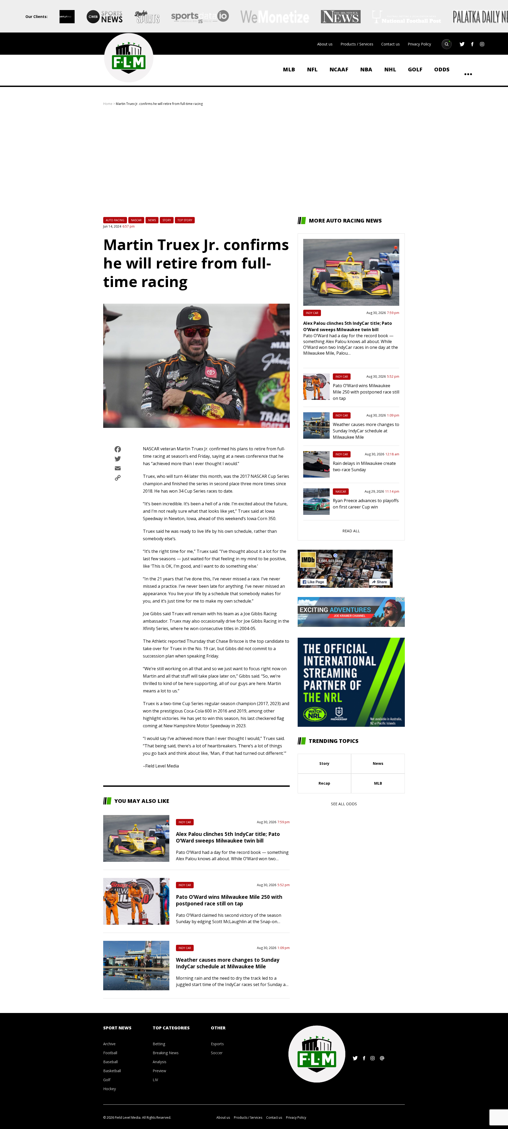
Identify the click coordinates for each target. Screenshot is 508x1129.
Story (166, 220)
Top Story (185, 220)
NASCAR (136, 220)
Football (110, 1052)
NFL (312, 69)
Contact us (390, 44)
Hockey (109, 1088)
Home (107, 103)
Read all (351, 530)
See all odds (344, 803)
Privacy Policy (419, 44)
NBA (366, 69)
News (152, 220)
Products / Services (357, 44)
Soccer (217, 1052)
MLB (289, 69)
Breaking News (166, 1052)
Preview (159, 1070)
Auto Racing (115, 220)
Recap (324, 783)
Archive (109, 1043)
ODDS (442, 69)
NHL (390, 69)
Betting (159, 1043)
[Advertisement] (254, 161)
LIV (155, 1079)
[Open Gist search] (447, 44)
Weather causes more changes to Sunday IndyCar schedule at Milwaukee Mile (227, 963)
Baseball (110, 1061)
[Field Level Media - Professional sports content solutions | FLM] (128, 58)
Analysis (159, 1061)
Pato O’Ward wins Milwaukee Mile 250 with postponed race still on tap (229, 900)
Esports (217, 1043)
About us (325, 44)
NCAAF (338, 69)
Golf (415, 69)
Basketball (112, 1070)
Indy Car (185, 822)
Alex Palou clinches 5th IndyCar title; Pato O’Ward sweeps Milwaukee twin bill (228, 837)
